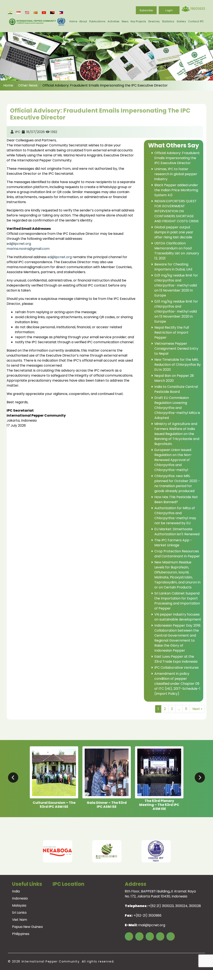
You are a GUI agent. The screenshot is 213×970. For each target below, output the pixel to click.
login (169, 10)
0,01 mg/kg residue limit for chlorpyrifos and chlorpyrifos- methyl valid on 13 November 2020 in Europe (176, 285)
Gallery (181, 21)
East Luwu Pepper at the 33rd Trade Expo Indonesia (175, 659)
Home (73, 21)
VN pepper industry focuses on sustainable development (177, 617)
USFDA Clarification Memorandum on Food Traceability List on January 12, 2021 (176, 251)
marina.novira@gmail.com (28, 248)
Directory (154, 21)
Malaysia (19, 905)
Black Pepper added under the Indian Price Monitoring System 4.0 (176, 190)
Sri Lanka (19, 912)
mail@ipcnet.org (151, 925)
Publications (97, 21)
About (83, 21)
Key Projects (138, 21)
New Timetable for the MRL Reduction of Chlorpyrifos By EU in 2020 (177, 364)
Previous (16, 851)
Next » (197, 708)
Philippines (20, 933)
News (125, 21)
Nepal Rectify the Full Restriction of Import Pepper (171, 332)
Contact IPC (196, 21)
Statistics (168, 21)
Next (197, 851)
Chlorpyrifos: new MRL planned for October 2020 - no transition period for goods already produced (177, 483)
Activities (113, 21)
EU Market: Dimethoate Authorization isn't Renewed (176, 532)
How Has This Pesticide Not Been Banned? (176, 499)
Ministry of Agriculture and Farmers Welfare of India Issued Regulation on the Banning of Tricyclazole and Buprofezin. (176, 433)
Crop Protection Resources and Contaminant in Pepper (177, 554)
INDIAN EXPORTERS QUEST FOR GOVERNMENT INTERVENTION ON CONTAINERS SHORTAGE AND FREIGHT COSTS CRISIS (176, 211)
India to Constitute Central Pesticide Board (176, 389)
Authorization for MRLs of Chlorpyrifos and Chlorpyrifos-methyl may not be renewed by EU (175, 515)
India (16, 891)
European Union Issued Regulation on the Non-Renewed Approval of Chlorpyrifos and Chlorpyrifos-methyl (173, 459)
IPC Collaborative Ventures (176, 667)
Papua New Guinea (27, 926)
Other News (27, 85)
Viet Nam (19, 919)
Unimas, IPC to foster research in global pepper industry (175, 174)
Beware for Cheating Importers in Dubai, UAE (173, 267)
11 (186, 708)
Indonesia (20, 898)
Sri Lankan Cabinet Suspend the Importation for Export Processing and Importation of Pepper (177, 601)
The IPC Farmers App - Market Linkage (173, 543)
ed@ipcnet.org (19, 243)
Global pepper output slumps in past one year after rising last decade (173, 232)
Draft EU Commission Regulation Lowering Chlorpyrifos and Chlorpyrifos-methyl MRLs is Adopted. (177, 407)
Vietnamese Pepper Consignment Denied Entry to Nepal (176, 348)
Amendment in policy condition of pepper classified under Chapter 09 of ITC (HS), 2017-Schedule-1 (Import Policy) (177, 683)
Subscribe (146, 10)
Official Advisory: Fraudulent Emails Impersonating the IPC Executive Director (177, 158)
